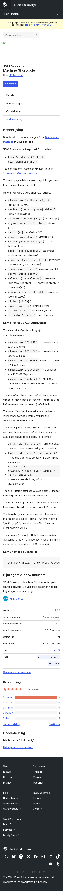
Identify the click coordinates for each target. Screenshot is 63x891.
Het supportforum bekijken (18, 747)
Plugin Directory (11, 14)
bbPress (9, 829)
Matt (7, 824)
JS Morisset (16, 75)
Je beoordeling (11, 724)
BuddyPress (11, 835)
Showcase (39, 766)
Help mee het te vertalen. (38, 24)
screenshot (53, 657)
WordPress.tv (12, 808)
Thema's (38, 771)
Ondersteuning (14, 119)
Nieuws (7, 771)
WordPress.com (13, 819)
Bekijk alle (54, 724)
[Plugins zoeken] (35, 35)
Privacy (7, 782)
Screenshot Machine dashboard (21, 173)
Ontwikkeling (13, 111)
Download (10, 83)
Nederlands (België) (21, 849)
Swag (37, 808)
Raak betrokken (42, 792)
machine (42, 657)
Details (10, 95)
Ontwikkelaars (11, 803)
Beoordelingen (14, 103)
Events (37, 798)
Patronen (38, 782)
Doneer (38, 803)
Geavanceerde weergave (17, 672)
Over (5, 766)
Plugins (37, 777)
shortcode (54, 663)
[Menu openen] (58, 4)
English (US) (54, 650)
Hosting (7, 777)
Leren (6, 792)
